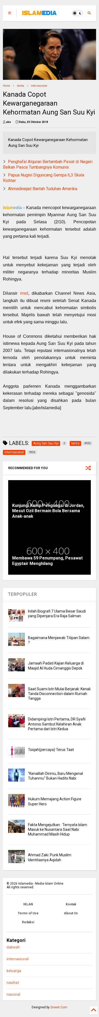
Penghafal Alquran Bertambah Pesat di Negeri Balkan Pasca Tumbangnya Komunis (47, 164)
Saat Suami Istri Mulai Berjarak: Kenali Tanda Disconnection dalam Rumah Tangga (59, 694)
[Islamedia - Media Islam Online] (39, 15)
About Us (71, 913)
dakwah (13, 947)
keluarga (14, 971)
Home (6, 85)
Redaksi (28, 922)
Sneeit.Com (58, 1007)
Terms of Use (28, 913)
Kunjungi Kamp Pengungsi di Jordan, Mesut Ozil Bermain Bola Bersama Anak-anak (48, 511)
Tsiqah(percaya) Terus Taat (51, 750)
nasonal (13, 994)
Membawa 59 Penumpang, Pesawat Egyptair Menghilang (47, 561)
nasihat (13, 982)
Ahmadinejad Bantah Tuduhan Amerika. (43, 188)
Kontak (71, 904)
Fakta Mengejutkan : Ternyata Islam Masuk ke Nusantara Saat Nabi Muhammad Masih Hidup (57, 829)
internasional (39, 85)
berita (20, 85)
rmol (24, 293)
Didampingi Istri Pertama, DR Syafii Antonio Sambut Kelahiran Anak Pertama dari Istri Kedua (57, 724)
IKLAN (28, 904)
